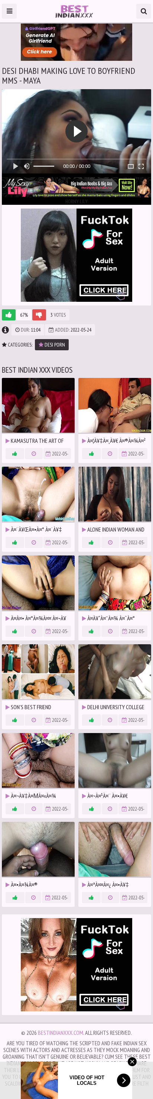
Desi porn (54, 344)
